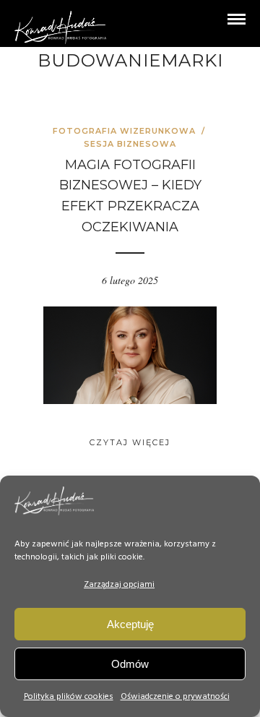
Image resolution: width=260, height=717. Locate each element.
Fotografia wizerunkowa (124, 131)
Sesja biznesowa (130, 144)
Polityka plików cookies (68, 697)
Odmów (130, 664)
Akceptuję (130, 624)
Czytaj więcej (130, 442)
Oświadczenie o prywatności (175, 697)
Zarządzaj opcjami (119, 585)
